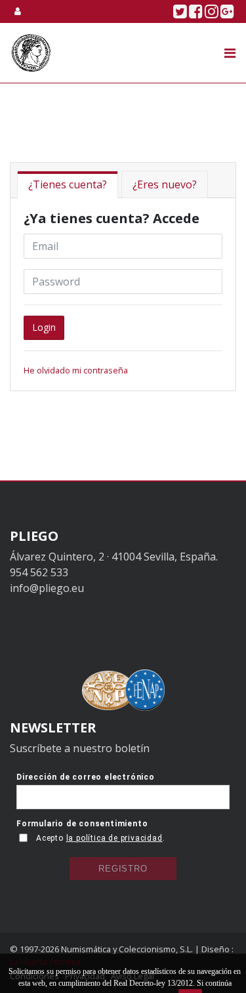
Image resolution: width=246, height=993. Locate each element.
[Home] (31, 53)
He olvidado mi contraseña (76, 370)
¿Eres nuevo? (165, 184)
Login (44, 327)
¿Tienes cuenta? (67, 184)
